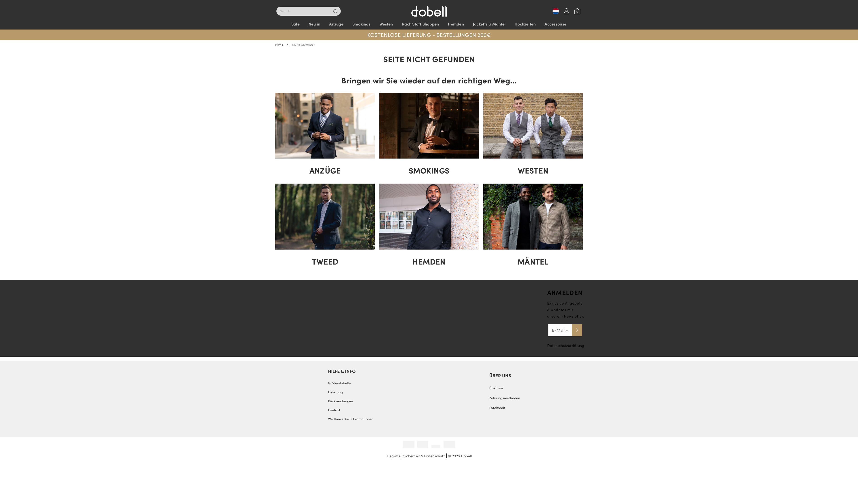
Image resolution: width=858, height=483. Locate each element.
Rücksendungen (340, 401)
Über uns (500, 375)
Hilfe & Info (342, 371)
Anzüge (325, 170)
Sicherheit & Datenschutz (424, 455)
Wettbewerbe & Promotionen (351, 419)
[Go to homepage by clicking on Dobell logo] (429, 9)
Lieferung (335, 392)
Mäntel (532, 261)
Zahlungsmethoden (504, 398)
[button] (429, 32)
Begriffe (394, 455)
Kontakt (334, 410)
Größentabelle (339, 383)
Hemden (428, 261)
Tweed (325, 261)
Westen (533, 170)
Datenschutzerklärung (565, 345)
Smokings (429, 170)
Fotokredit (497, 407)
